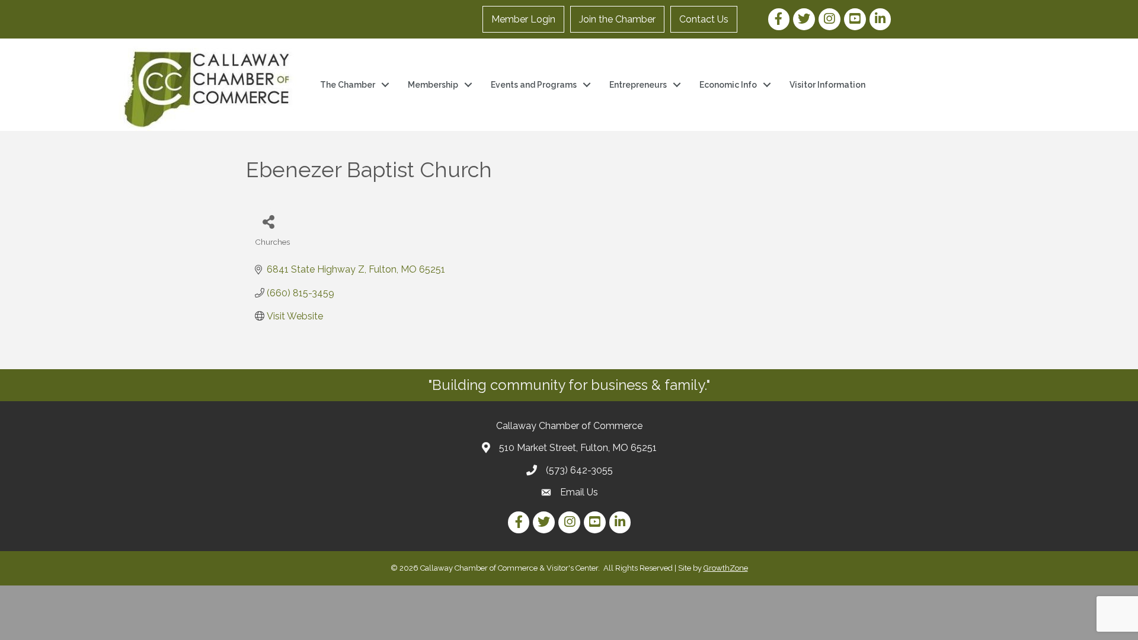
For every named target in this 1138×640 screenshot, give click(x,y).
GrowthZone (726, 568)
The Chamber (347, 84)
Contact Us (703, 19)
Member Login (523, 19)
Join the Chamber (617, 19)
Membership (433, 84)
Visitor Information (827, 84)
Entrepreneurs (638, 84)
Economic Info (728, 84)
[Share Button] (268, 221)
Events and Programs (534, 84)
